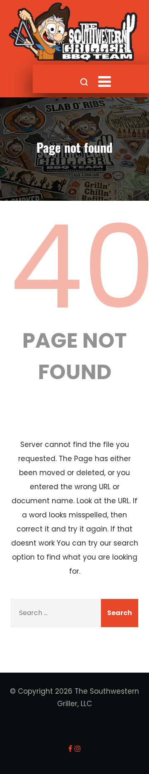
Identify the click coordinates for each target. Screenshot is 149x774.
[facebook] (70, 748)
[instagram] (77, 748)
